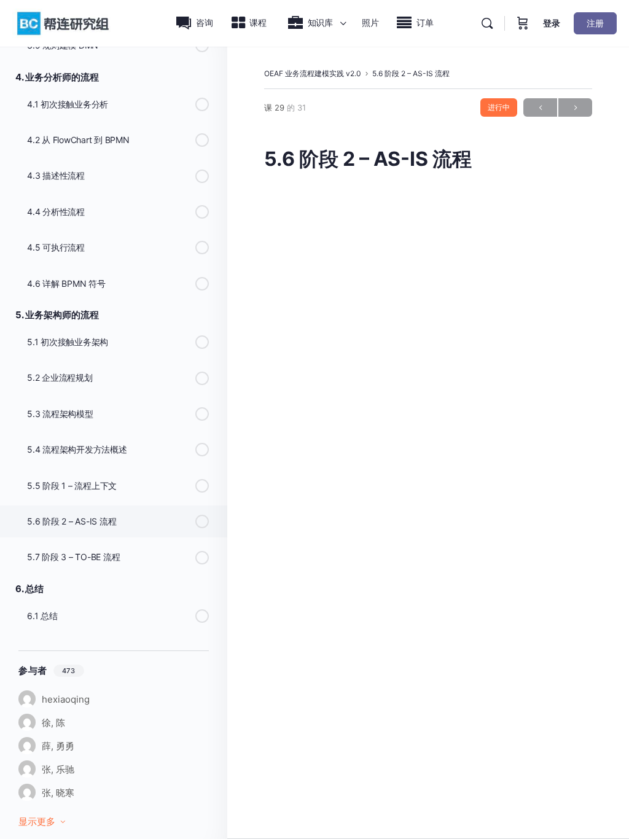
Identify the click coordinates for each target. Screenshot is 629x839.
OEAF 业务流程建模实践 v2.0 (312, 73)
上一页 (540, 107)
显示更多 (36, 821)
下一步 (575, 107)
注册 (595, 23)
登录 (551, 23)
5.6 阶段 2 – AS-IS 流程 (411, 73)
